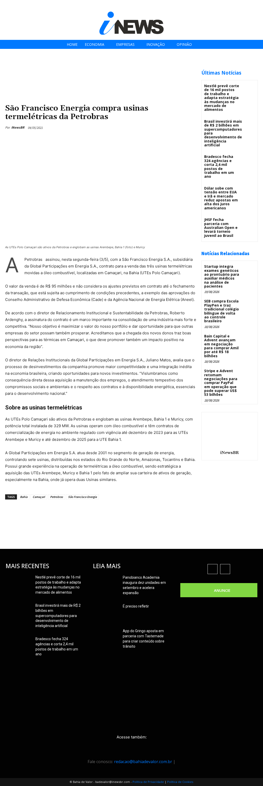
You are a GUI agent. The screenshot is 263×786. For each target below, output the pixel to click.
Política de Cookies (180, 782)
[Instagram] (230, 5)
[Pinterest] (175, 127)
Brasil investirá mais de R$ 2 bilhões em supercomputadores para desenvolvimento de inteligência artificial (58, 615)
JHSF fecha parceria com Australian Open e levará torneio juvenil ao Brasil (221, 227)
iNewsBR (17, 127)
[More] (103, 511)
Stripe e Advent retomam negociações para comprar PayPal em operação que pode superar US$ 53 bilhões (220, 382)
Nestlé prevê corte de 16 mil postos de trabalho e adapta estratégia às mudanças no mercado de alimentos (221, 97)
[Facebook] (219, 5)
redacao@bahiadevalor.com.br (143, 761)
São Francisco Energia (82, 497)
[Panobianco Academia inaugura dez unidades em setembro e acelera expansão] (106, 584)
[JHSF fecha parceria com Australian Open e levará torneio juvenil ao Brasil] (248, 223)
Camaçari (39, 497)
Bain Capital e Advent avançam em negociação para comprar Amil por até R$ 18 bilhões (221, 346)
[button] (257, 5)
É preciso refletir (136, 606)
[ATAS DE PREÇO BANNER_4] (98, 67)
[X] (242, 5)
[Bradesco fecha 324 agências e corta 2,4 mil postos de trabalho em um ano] (248, 160)
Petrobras (56, 497)
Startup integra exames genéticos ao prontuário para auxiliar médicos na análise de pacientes (221, 276)
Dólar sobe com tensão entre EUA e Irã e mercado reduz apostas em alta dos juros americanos (221, 198)
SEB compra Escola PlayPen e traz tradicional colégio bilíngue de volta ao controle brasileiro (221, 311)
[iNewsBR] (229, 430)
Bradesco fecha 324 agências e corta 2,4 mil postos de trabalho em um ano (219, 166)
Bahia (23, 497)
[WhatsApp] (187, 127)
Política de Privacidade (148, 782)
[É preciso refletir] (106, 613)
